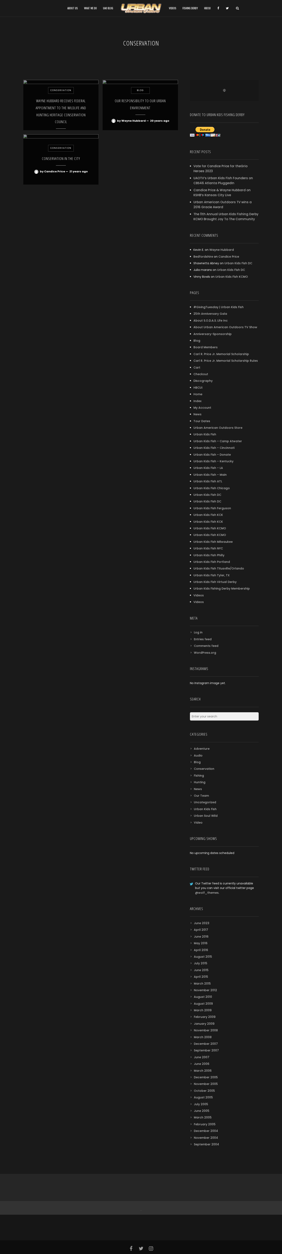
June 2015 (201, 970)
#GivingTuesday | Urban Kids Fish (218, 307)
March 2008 (203, 1037)
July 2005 (201, 1104)
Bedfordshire (203, 257)
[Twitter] (141, 1207)
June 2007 (201, 1057)
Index (197, 401)
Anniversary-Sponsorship (212, 334)
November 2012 (205, 990)
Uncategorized (205, 802)
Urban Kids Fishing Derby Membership (221, 588)
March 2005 (203, 1117)
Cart (196, 367)
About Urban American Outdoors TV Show (225, 327)
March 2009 (203, 1010)
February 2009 (205, 1017)
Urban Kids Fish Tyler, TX (211, 575)
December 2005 (206, 1077)
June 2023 (201, 923)
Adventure (202, 749)
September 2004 (206, 1144)
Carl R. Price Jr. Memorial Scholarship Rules (225, 361)
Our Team (201, 796)
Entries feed (203, 639)
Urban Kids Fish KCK (208, 515)
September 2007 (206, 1050)
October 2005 (204, 1091)
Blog (196, 341)
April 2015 (201, 977)
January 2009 (204, 1024)
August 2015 (203, 957)
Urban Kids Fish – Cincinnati (214, 448)
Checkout (200, 374)
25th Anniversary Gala (210, 314)
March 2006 (203, 1071)
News (197, 414)
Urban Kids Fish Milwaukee (213, 542)
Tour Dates (201, 421)
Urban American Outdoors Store (217, 428)
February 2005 (205, 1124)
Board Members (205, 347)
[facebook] (218, 8)
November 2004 (206, 1138)
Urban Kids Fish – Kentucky (213, 461)
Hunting (199, 782)
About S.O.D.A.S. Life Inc (210, 320)
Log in (198, 632)
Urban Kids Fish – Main (210, 475)
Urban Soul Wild (206, 816)
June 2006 (201, 1064)
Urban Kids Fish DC (238, 263)
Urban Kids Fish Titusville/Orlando (218, 568)
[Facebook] (140, 1207)
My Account (202, 408)
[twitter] (227, 8)
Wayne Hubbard (221, 250)
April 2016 (201, 950)
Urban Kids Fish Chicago (211, 488)
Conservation (204, 769)
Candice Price (228, 257)
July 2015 (200, 963)
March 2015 (202, 983)
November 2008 (206, 1030)
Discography (203, 381)
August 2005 (203, 1097)
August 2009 (203, 1004)
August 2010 (203, 997)
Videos (198, 595)
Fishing (199, 776)
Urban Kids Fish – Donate (212, 455)
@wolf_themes (207, 893)
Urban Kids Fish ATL (207, 481)
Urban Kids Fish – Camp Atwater (217, 441)
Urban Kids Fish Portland (211, 562)
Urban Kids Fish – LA (208, 468)
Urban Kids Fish (204, 434)
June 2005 (201, 1111)
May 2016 (200, 943)
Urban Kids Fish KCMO (231, 277)
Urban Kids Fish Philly (208, 555)
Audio (198, 755)
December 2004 (206, 1131)
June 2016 (201, 936)
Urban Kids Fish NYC (208, 548)
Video (198, 822)
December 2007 (206, 1044)
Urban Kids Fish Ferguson (212, 508)
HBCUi (197, 388)
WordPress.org (205, 653)
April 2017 (201, 930)
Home (197, 394)
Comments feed (206, 646)
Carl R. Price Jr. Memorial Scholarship (221, 354)
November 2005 (206, 1084)
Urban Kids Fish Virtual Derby (215, 582)
